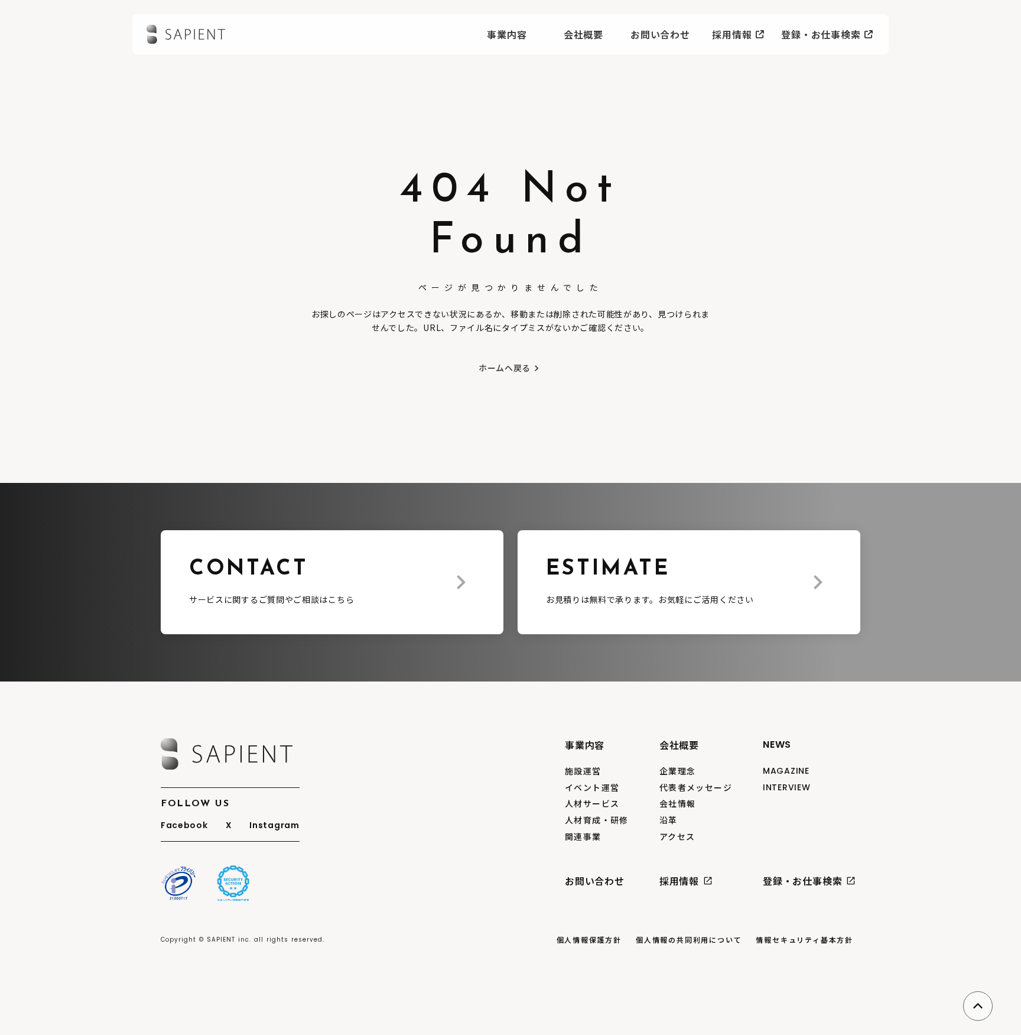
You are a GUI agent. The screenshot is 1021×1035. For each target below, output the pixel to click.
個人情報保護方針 (589, 940)
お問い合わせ (660, 34)
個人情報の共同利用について (689, 940)
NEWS (777, 744)
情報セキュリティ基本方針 (804, 940)
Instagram (274, 825)
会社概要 (583, 34)
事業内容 (506, 34)
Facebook (184, 825)
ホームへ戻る (505, 368)
